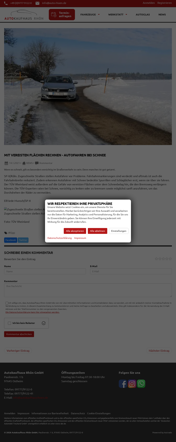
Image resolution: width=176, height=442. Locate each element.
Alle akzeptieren (75, 231)
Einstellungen (118, 231)
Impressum (80, 238)
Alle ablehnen (97, 231)
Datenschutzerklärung (59, 238)
